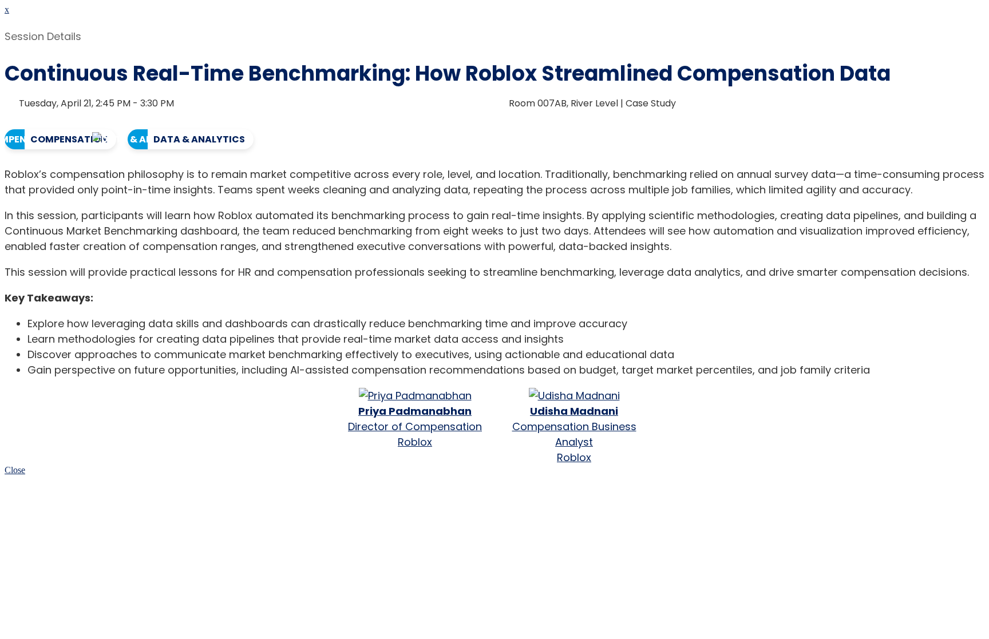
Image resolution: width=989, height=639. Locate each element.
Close (15, 470)
